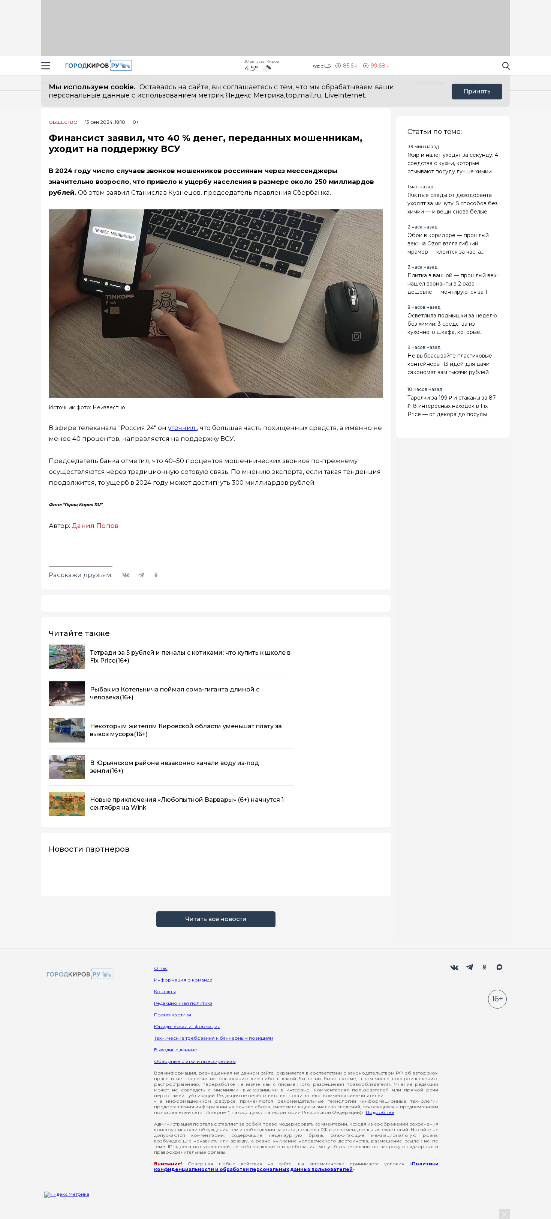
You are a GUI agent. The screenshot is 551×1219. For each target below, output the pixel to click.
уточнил (182, 427)
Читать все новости (216, 919)
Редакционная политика (183, 1003)
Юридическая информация (187, 1026)
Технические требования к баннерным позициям (213, 1038)
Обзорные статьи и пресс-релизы (195, 1061)
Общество (63, 122)
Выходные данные (175, 1049)
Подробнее (380, 1112)
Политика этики (172, 1015)
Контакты (165, 991)
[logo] (78, 974)
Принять (477, 91)
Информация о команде (183, 980)
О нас (161, 968)
